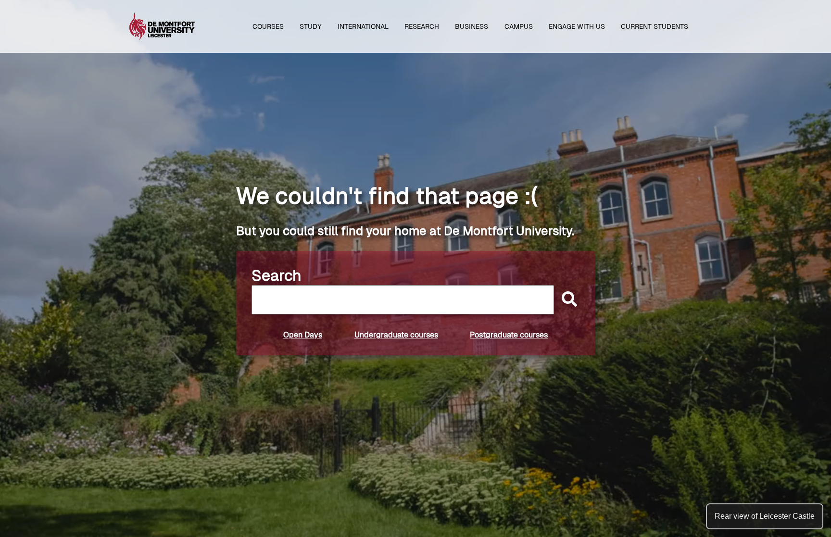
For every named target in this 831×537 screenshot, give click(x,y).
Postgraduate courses (509, 334)
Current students (654, 26)
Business (471, 26)
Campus (518, 26)
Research (421, 26)
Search (277, 275)
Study (311, 26)
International (363, 26)
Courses (268, 26)
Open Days (302, 334)
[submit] (567, 299)
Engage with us (577, 26)
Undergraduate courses (396, 334)
